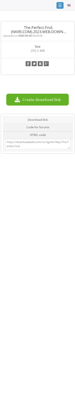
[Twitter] (34, 63)
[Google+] (46, 63)
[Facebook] (28, 63)
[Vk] (40, 63)
